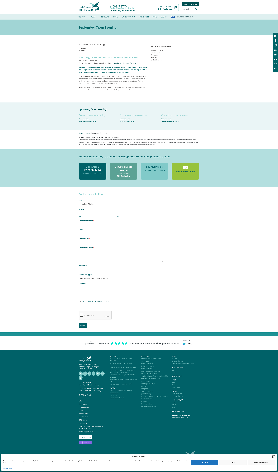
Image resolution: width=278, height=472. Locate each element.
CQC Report (83, 420)
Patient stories (144, 17)
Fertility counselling (147, 369)
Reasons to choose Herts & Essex (121, 390)
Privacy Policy (7, 468)
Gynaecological (146, 404)
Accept (205, 462)
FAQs (80, 401)
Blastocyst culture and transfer (151, 358)
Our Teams (113, 395)
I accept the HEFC (95, 301)
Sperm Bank (145, 386)
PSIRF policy (83, 423)
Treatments (145, 356)
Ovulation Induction (147, 366)
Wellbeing (144, 401)
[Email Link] (275, 54)
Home (81, 133)
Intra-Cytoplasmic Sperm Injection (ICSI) (154, 376)
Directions (82, 410)
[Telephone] (275, 69)
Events (87, 133)
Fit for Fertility (177, 400)
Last (117, 216)
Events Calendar (177, 396)
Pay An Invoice (85, 437)
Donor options (128, 17)
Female (174, 405)
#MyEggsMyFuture (178, 411)
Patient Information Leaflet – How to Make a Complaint (91, 427)
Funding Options (177, 361)
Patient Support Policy (86, 432)
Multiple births (145, 381)
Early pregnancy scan (148, 406)
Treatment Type (86, 274)
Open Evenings (177, 393)
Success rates (114, 393)
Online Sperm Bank (147, 391)
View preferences (261, 462)
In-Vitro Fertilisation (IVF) (149, 374)
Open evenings (99, 109)
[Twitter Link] (275, 35)
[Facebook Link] (275, 40)
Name (82, 209)
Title (81, 200)
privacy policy (103, 301)
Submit (83, 325)
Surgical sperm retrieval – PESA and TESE (154, 396)
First (80, 216)
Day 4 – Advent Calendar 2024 (180, 417)
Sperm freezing (146, 394)
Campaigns (176, 387)
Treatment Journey (147, 399)
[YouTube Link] (275, 59)
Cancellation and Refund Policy (183, 364)
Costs (115, 17)
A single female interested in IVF (120, 384)
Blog (173, 382)
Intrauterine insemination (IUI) (151, 379)
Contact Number (86, 220)
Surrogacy (144, 389)
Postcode (83, 265)
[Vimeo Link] (275, 64)
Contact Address (86, 248)
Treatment (105, 17)
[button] (274, 456)
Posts (154, 17)
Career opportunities (117, 398)
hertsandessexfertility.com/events (123, 63)
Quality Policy (83, 417)
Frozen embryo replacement (150, 371)
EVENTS (163, 17)
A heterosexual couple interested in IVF (123, 368)
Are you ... (82, 17)
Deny (233, 462)
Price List (174, 358)
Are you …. (114, 356)
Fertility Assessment (147, 364)
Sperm (174, 372)
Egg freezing (145, 361)
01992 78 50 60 (118, 5)
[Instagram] (275, 45)
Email (81, 230)
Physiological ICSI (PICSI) (149, 384)
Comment (83, 283)
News (173, 385)
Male (173, 402)
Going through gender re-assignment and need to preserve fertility (122, 371)
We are (93, 17)
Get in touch (83, 404)
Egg (173, 370)
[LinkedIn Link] (275, 49)
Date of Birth (84, 239)
